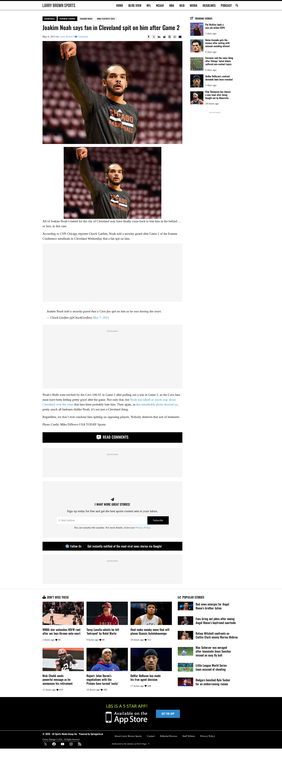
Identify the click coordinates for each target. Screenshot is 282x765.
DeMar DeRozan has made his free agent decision (145, 677)
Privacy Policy (142, 527)
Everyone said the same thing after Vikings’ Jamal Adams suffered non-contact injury (219, 61)
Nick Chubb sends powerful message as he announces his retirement (58, 679)
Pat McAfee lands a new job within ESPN (215, 26)
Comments (82, 36)
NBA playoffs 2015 (106, 18)
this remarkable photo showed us (156, 404)
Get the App (168, 714)
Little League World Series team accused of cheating (211, 667)
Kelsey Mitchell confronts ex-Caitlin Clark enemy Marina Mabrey (217, 635)
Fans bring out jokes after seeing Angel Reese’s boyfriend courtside (216, 620)
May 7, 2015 (101, 317)
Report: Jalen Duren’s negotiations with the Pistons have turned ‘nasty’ (102, 679)
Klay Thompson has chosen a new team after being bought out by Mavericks (218, 94)
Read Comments (115, 437)
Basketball (49, 18)
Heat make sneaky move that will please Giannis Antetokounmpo (149, 631)
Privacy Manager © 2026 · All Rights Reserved (61, 739)
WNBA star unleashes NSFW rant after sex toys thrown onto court (61, 631)
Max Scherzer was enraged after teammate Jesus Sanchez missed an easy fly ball (213, 651)
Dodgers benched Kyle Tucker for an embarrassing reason (213, 682)
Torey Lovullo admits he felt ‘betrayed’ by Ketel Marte (103, 631)
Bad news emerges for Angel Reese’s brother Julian (212, 606)
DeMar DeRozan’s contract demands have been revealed (219, 78)
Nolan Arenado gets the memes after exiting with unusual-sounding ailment (217, 43)
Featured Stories (67, 18)
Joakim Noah (86, 18)
